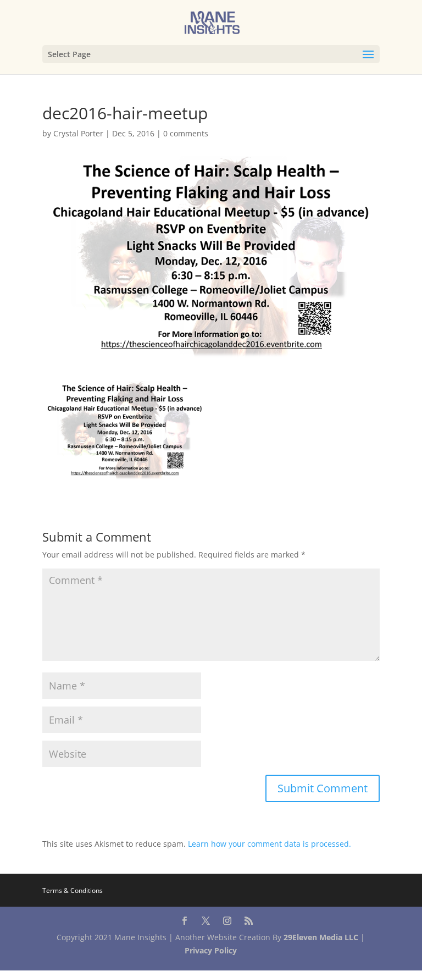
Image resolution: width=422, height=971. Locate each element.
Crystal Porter (78, 133)
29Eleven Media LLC (321, 937)
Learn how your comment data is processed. (269, 843)
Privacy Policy (211, 950)
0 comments (185, 133)
